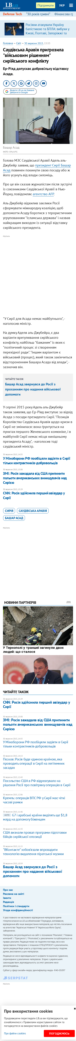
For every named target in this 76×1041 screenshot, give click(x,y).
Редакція (8, 902)
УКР (62, 5)
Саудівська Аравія (33, 511)
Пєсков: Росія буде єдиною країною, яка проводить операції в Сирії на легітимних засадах (33, 763)
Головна (8, 43)
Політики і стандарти (16, 906)
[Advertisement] (38, 276)
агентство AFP (43, 194)
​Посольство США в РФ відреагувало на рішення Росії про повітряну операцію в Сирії (36, 782)
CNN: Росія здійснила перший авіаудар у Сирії (34, 495)
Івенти (7, 898)
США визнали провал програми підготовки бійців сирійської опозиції (35, 834)
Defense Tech (12, 14)
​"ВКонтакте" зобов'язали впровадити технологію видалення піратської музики (33, 851)
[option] (38, 29)
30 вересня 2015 (33, 43)
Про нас (8, 890)
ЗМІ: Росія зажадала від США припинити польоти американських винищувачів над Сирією (35, 478)
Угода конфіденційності (18, 910)
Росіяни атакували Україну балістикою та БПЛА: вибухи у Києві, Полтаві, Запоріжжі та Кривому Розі (47, 31)
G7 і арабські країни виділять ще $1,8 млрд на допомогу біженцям (35, 817)
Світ (18, 43)
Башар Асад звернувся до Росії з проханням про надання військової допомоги (33, 389)
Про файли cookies (15, 1033)
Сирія (9, 511)
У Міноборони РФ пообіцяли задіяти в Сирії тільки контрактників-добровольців (36, 460)
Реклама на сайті (13, 894)
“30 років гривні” (38, 14)
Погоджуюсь (59, 1033)
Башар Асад (14, 518)
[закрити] (75, 1008)
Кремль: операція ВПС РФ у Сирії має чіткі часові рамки (34, 800)
